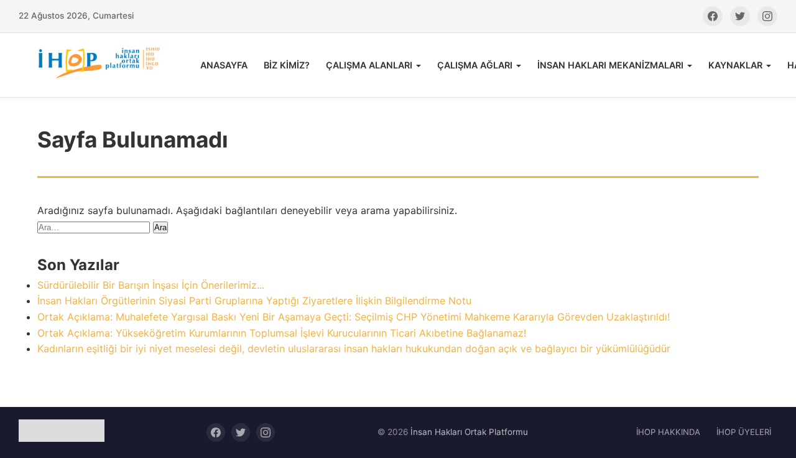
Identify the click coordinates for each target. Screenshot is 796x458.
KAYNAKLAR (735, 65)
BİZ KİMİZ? (287, 65)
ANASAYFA (224, 65)
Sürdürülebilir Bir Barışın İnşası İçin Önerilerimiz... (150, 285)
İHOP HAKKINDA (668, 432)
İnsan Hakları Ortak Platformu (469, 432)
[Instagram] (767, 16)
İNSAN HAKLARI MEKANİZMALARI (610, 65)
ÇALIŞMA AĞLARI (474, 65)
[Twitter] (740, 16)
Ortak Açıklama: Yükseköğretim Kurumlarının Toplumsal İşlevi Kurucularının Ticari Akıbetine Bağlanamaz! (281, 333)
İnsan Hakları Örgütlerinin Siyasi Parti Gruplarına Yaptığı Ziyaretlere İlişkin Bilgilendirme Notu (254, 300)
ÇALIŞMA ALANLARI (369, 65)
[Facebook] (713, 16)
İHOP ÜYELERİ (743, 432)
